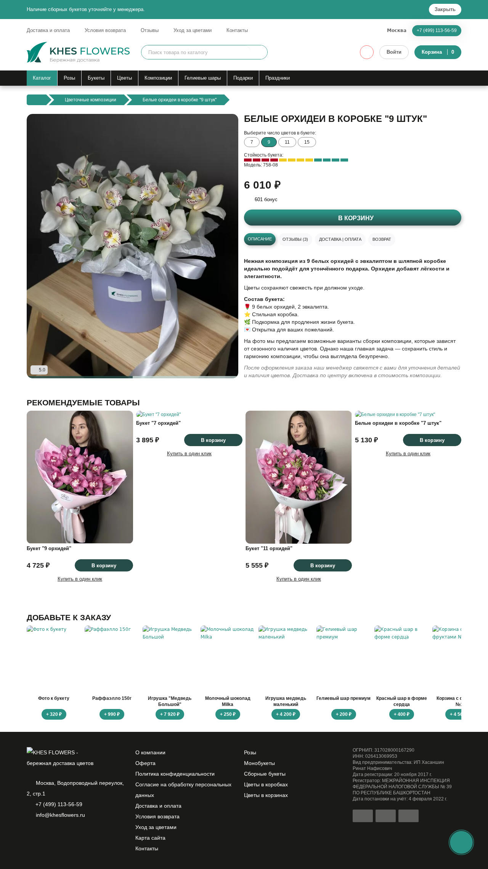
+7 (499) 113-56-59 (437, 30)
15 (307, 142)
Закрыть (445, 9)
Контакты (237, 30)
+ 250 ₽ (228, 714)
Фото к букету (53, 698)
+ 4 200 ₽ (285, 714)
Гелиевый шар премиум (343, 698)
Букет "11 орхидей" (269, 548)
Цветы (124, 78)
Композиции (158, 78)
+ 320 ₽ (54, 714)
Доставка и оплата (48, 30)
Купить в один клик (80, 579)
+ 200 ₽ (344, 714)
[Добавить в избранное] (226, 366)
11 (287, 142)
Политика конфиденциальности (175, 774)
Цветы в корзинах (266, 795)
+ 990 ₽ (112, 714)
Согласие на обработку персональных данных (183, 789)
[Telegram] (44, 834)
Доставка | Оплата (340, 239)
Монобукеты (259, 763)
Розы (69, 78)
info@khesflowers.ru (60, 815)
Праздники (277, 78)
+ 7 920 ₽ (170, 714)
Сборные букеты (265, 774)
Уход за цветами (192, 30)
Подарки (243, 78)
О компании (150, 752)
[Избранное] (367, 52)
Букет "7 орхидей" (158, 423)
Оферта (145, 763)
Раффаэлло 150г (112, 698)
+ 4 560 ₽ (459, 714)
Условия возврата (105, 30)
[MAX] (57, 834)
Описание (260, 239)
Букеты (96, 78)
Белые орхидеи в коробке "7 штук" (398, 423)
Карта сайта (150, 838)
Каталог (42, 78)
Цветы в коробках (266, 784)
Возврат (381, 239)
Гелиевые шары (203, 78)
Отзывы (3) (295, 239)
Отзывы (150, 30)
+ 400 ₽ (401, 714)
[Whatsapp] (31, 834)
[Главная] (36, 99)
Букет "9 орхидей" (49, 548)
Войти (394, 52)
